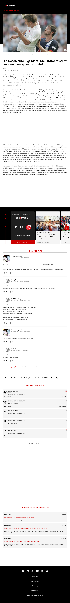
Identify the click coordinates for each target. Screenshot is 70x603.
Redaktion (35, 581)
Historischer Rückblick (11, 10)
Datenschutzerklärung (35, 595)
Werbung (35, 586)
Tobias (5, 68)
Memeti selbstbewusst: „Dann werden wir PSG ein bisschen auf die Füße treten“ (25, 528)
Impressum (35, 590)
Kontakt (35, 577)
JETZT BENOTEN (22, 242)
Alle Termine (35, 443)
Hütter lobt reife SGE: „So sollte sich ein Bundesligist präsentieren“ (22, 541)
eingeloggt (12, 367)
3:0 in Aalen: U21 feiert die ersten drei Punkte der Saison (19, 517)
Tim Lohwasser (42, 241)
